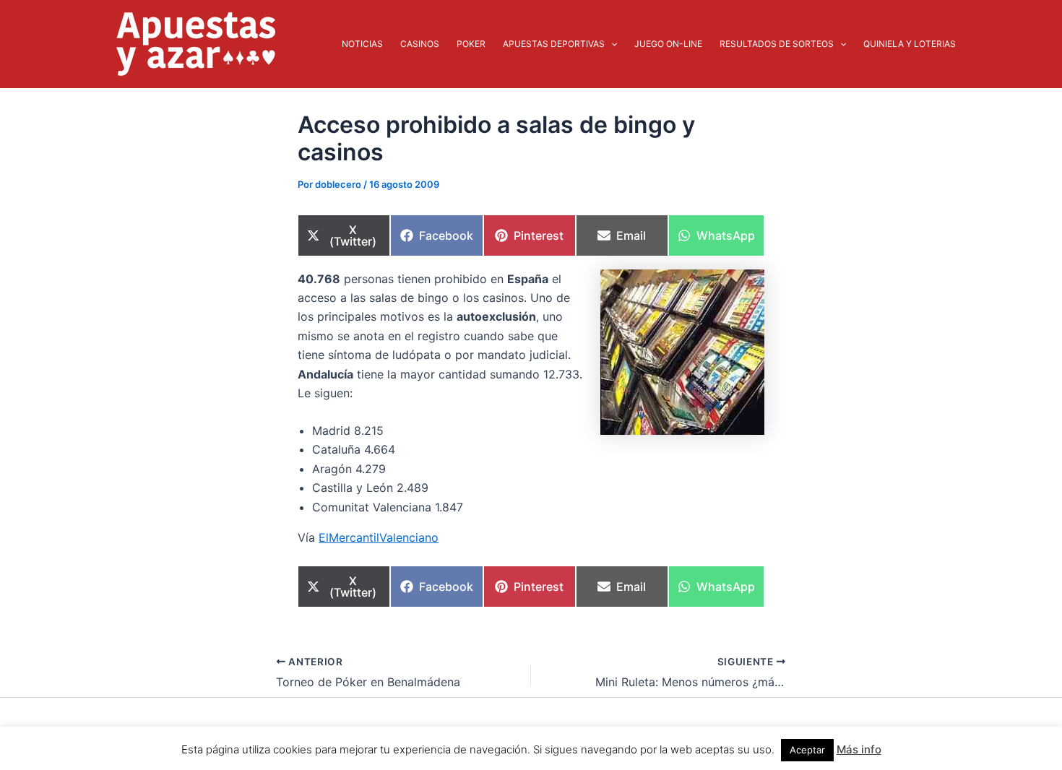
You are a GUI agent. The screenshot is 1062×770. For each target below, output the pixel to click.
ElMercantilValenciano (379, 537)
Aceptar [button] (807, 750)
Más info (859, 749)
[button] (611, 44)
